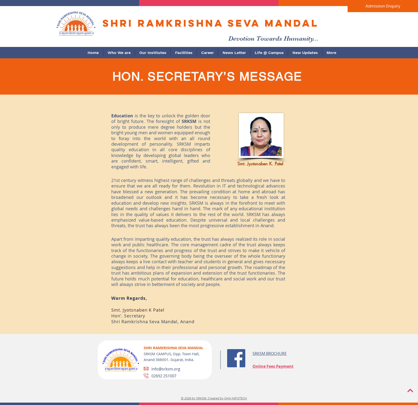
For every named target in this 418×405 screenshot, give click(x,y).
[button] (119, 53)
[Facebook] (236, 358)
